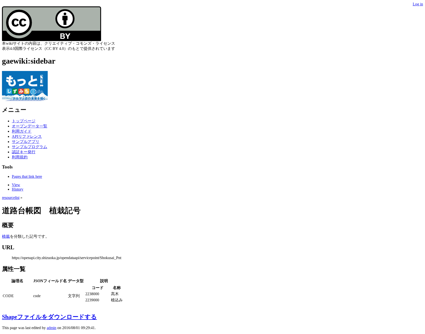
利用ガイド (21, 131)
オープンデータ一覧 (29, 126)
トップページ (23, 121)
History (17, 189)
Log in (418, 4)
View (16, 185)
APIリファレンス (27, 136)
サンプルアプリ (25, 141)
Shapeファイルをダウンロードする (49, 317)
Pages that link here (27, 176)
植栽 (6, 236)
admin (51, 328)
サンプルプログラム (29, 147)
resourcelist (10, 197)
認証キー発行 (23, 152)
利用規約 (20, 157)
